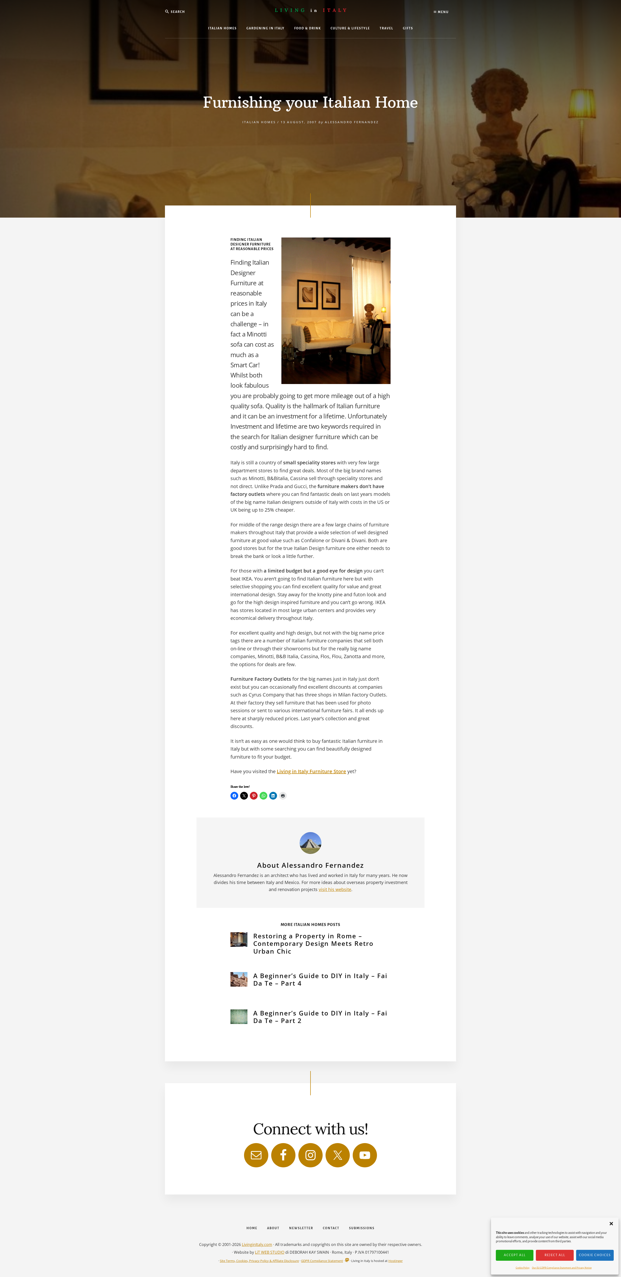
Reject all (555, 1255)
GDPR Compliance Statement (322, 1261)
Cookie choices (595, 1255)
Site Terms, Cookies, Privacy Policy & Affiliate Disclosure (259, 1261)
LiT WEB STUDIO (269, 1252)
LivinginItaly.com (257, 1244)
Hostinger (395, 1261)
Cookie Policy (523, 1267)
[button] (611, 1223)
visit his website (335, 889)
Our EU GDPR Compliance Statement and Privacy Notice (562, 1267)
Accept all (515, 1255)
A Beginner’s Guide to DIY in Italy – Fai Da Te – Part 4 (320, 979)
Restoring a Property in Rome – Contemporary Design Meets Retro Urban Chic (313, 943)
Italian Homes (259, 122)
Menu (443, 12)
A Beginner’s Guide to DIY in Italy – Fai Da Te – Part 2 (320, 1017)
